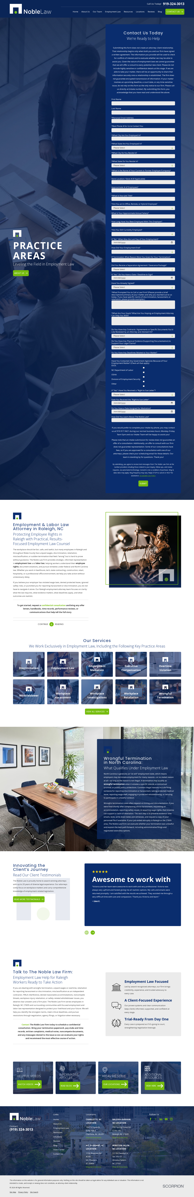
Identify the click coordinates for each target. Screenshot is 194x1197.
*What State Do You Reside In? (124, 161)
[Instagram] (171, 1119)
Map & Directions (93, 1137)
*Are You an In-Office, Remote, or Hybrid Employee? (134, 204)
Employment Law (61, 1128)
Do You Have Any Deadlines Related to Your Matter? (134, 353)
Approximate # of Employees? (124, 187)
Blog (55, 1145)
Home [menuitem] (75, 11)
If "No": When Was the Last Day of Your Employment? (134, 239)
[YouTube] (166, 1119)
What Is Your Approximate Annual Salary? (130, 213)
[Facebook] (150, 1119)
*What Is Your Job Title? (121, 196)
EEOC (113, 365)
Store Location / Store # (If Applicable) (128, 179)
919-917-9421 (123, 431)
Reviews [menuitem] (151, 11)
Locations (57, 1136)
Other (114, 384)
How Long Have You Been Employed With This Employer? (136, 221)
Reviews (56, 1141)
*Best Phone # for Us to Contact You (127, 126)
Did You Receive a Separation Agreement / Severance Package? (138, 265)
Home (56, 1119)
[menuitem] (13, 1192)
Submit (143, 483)
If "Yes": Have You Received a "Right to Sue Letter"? (133, 390)
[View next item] (93, 932)
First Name (116, 99)
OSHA (114, 374)
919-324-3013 (173, 3)
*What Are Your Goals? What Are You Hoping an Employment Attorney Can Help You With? (142, 314)
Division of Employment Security (125, 379)
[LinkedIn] (161, 1119)
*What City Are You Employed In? (126, 135)
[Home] (30, 9)
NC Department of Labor (122, 370)
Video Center (59, 1149)
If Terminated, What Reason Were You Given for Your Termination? (140, 257)
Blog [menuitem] (160, 11)
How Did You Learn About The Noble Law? (130, 417)
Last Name (116, 108)
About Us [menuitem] (85, 11)
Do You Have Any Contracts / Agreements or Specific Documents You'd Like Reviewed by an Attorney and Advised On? (142, 330)
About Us (57, 1124)
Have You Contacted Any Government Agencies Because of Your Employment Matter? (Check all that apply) (139, 362)
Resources (57, 1132)
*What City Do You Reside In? (124, 153)
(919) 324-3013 (21, 1129)
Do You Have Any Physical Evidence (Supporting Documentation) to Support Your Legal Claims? (141, 342)
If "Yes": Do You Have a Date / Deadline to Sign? (132, 274)
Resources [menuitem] (128, 11)
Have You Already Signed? (122, 283)
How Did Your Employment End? (125, 248)
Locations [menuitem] (140, 11)
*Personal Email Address (122, 118)
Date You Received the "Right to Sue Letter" (130, 400)
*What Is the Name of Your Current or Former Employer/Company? (141, 170)
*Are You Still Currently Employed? (126, 230)
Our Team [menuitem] (97, 11)
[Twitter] (155, 1119)
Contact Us (58, 1154)
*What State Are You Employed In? (126, 144)
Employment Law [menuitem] (113, 11)
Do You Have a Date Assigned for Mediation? (131, 408)
